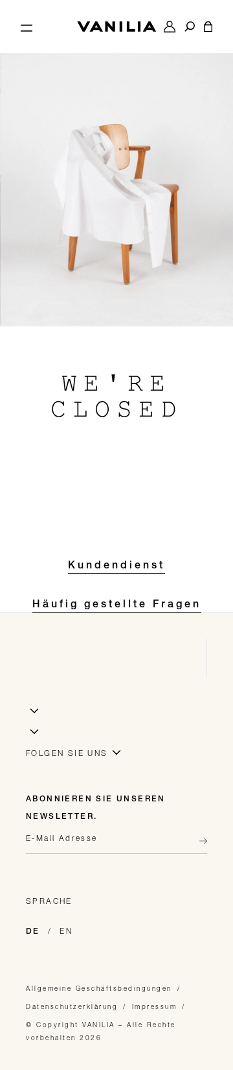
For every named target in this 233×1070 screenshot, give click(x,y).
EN (66, 931)
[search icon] (189, 26)
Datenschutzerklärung (72, 1006)
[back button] (199, 841)
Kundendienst (116, 566)
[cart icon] (208, 26)
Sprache (49, 901)
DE (33, 932)
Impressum (154, 1006)
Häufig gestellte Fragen (116, 605)
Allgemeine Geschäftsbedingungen (99, 988)
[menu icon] (26, 26)
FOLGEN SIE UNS (67, 753)
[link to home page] (116, 26)
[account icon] (169, 26)
